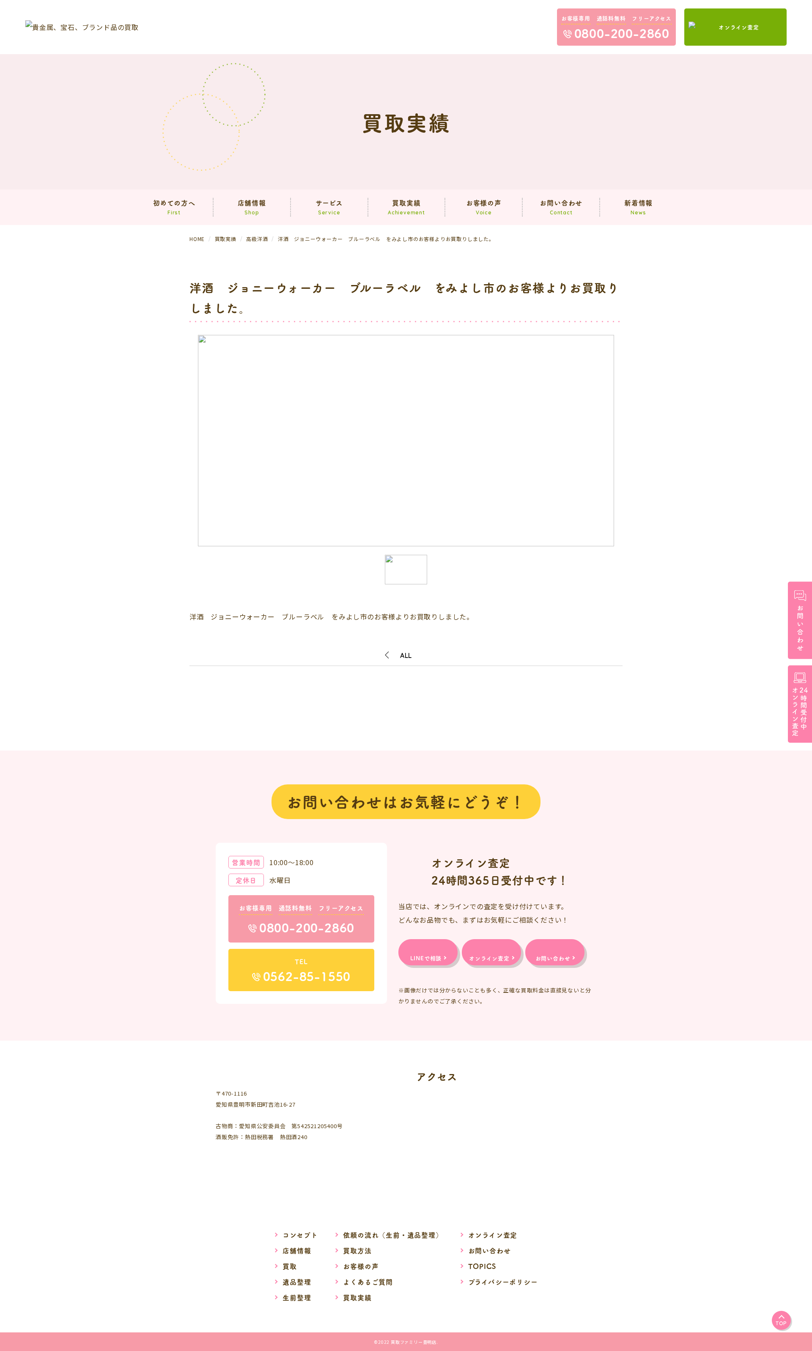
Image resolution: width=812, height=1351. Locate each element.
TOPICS (482, 1266)
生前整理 (297, 1297)
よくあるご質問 (368, 1282)
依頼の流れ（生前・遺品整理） (392, 1235)
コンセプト (300, 1235)
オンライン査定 (493, 1235)
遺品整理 (297, 1282)
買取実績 (357, 1297)
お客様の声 (361, 1266)
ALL (406, 655)
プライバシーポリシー (503, 1282)
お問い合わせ (489, 1250)
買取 (290, 1266)
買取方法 (357, 1250)
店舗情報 (297, 1250)
